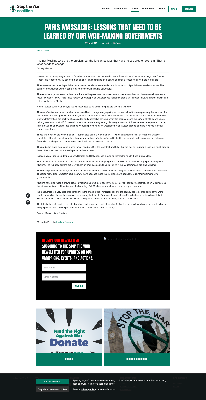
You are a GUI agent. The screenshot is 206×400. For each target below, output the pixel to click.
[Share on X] (28, 202)
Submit (79, 285)
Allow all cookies (52, 381)
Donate (189, 8)
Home (39, 50)
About (161, 8)
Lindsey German (113, 43)
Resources (148, 8)
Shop (174, 8)
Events (106, 8)
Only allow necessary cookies (52, 389)
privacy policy (88, 389)
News (135, 8)
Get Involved (120, 8)
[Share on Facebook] (28, 195)
